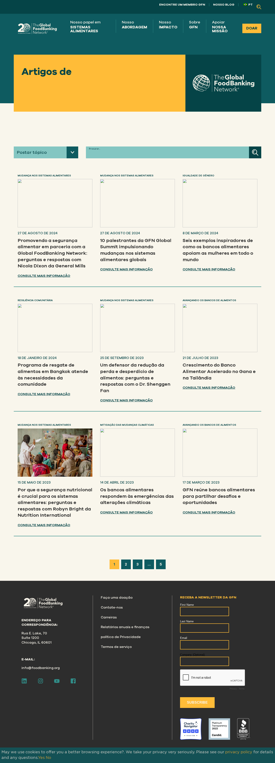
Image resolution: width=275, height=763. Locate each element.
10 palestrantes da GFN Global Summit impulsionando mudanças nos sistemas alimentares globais (135, 250)
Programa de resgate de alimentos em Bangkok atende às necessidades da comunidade (53, 374)
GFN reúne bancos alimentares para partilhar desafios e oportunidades (219, 496)
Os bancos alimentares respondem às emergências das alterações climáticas (137, 496)
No (48, 758)
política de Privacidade (121, 637)
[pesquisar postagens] (255, 152)
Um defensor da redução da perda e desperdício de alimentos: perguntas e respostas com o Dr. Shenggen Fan (135, 378)
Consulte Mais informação (44, 275)
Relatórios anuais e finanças (125, 627)
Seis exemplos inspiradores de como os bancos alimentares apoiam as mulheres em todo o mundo (218, 250)
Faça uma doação (117, 597)
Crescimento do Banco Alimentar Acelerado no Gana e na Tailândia (219, 371)
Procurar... (94, 148)
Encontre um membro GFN (182, 5)
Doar (251, 28)
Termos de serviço (116, 646)
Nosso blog (223, 5)
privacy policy (238, 752)
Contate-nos (112, 607)
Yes (41, 758)
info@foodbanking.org (40, 668)
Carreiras (109, 617)
